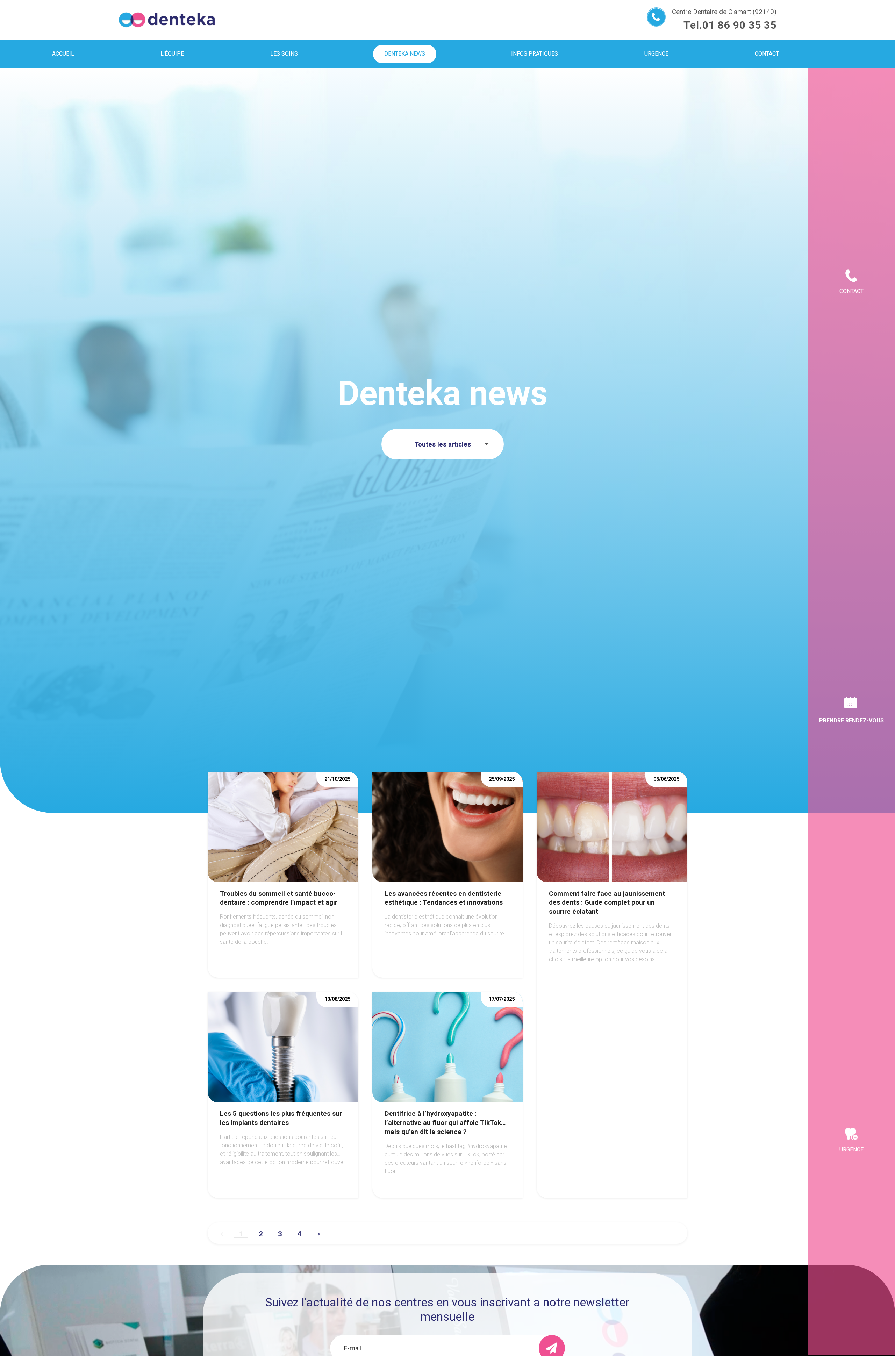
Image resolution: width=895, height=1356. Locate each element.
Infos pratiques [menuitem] (534, 53)
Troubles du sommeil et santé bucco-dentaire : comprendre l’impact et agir (278, 898)
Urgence (851, 1149)
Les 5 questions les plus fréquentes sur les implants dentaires (281, 1118)
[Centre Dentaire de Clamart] (167, 20)
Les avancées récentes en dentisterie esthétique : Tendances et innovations (444, 898)
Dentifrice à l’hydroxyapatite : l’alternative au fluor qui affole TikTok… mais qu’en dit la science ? (445, 1122)
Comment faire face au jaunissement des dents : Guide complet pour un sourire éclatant (607, 903)
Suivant (319, 1231)
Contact (851, 291)
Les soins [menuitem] (284, 53)
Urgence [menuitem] (656, 53)
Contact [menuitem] (767, 53)
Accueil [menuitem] (63, 53)
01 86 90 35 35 (739, 25)
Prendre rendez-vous (851, 720)
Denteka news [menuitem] (404, 53)
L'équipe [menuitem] (172, 53)
